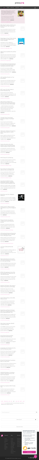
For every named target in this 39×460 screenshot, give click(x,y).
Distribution (19, 438)
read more (6, 33)
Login (21, 7)
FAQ (5, 445)
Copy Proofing (19, 445)
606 (11, 401)
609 (18, 401)
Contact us (6, 439)
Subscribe (3, 403)
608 (16, 401)
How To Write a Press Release (13, 451)
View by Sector (19, 419)
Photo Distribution (20, 446)
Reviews (5, 446)
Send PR (17, 7)
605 (9, 401)
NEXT (21, 401)
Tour (8, 7)
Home (4, 7)
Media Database (20, 439)
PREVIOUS (6, 401)
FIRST (2, 401)
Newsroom (13, 442)
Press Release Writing (21, 442)
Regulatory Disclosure (21, 441)
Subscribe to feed (19, 426)
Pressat (13, 458)
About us (5, 441)
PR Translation (19, 443)
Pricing (12, 7)
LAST (24, 401)
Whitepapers (13, 443)
